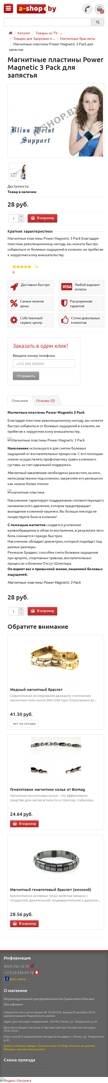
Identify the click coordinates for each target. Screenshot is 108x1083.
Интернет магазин (15, 1049)
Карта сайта (16, 979)
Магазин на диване (81, 1046)
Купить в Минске (15, 1046)
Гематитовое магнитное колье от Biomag (47, 789)
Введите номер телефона (34, 355)
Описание (20, 400)
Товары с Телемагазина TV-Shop (47, 1046)
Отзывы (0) (45, 400)
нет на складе (24, 723)
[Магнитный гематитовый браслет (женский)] (56, 859)
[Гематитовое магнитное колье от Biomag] (56, 759)
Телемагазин (36, 1049)
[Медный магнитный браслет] (56, 659)
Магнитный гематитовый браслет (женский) (50, 889)
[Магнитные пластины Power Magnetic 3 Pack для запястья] (56, 121)
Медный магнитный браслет (36, 689)
